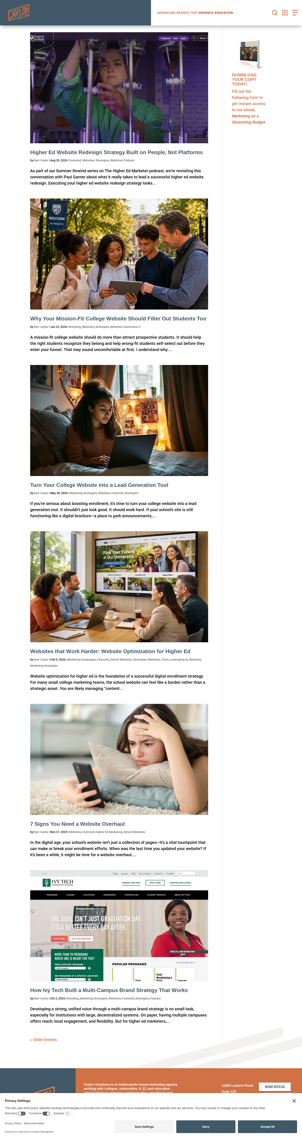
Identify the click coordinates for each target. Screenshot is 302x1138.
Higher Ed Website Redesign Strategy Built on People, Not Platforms (116, 152)
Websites (88, 160)
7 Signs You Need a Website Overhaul (77, 824)
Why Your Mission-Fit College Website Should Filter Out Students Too (118, 318)
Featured (75, 160)
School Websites (121, 659)
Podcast (129, 160)
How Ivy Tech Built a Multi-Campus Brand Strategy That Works (109, 990)
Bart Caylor (41, 160)
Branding (75, 326)
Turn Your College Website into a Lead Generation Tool (99, 485)
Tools (164, 659)
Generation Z (132, 326)
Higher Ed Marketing (109, 832)
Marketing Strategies (83, 493)
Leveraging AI (179, 659)
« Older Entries (43, 1039)
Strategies (102, 160)
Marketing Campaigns (81, 659)
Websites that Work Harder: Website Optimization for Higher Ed (110, 651)
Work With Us (275, 1086)
